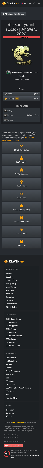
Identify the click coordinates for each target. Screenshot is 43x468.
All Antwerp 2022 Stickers (14, 14)
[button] (23, 3)
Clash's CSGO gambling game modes (18, 138)
